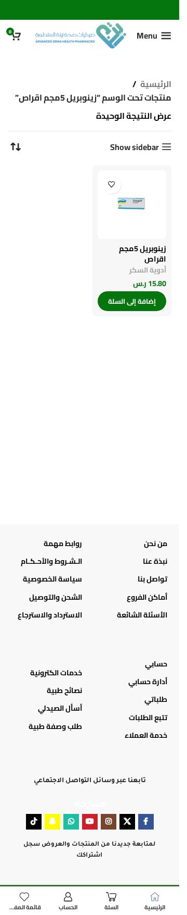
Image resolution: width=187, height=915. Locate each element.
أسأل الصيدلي (60, 708)
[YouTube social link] (90, 822)
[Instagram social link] (108, 822)
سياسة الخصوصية (52, 579)
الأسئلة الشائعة (142, 615)
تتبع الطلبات (148, 717)
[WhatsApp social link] (71, 822)
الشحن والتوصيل (55, 597)
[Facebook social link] (146, 822)
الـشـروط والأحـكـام (51, 561)
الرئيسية (155, 84)
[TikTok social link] (34, 822)
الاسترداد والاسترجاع (50, 615)
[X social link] (127, 822)
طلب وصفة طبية (55, 726)
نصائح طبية (64, 690)
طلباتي (155, 699)
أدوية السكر (147, 270)
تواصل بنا (152, 579)
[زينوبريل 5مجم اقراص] (132, 205)
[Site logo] (80, 34)
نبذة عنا (155, 561)
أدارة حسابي (147, 681)
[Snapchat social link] (52, 822)
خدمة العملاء (146, 735)
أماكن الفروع (147, 597)
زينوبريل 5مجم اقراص (142, 253)
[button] (132, 301)
